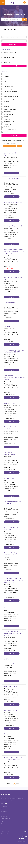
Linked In (4, 811)
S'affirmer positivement (12, 178)
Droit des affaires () (9, 99)
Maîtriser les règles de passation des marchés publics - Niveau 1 (14, 377)
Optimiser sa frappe (10, 403)
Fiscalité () (6, 106)
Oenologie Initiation (10, 710)
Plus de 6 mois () (8, 60)
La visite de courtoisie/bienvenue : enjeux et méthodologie (14, 661)
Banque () (6, 81)
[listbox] (9, 146)
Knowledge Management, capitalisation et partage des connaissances (13, 580)
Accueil (25, 831)
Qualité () (6, 126)
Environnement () (8, 104)
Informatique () (8, 111)
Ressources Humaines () (10, 129)
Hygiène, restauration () (10, 109)
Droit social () (7, 101)
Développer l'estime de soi (13, 226)
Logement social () (8, 114)
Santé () (6, 131)
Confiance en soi (9, 303)
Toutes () (7, 62)
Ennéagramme (9, 478)
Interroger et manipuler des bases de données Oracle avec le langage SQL (14, 251)
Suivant (18, 783)
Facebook (4, 806)
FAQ (2, 821)
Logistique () (7, 116)
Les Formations (23, 834)
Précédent (11, 783)
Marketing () (7, 124)
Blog (2, 823)
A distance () (7, 74)
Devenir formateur (22, 841)
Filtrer (13, 66)
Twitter (4, 808)
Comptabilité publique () (10, 91)
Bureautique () (7, 84)
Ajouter (11, 173)
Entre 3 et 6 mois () (9, 57)
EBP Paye (7, 326)
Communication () (8, 86)
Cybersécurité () (8, 94)
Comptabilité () (8, 89)
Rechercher (12, 44)
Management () (8, 119)
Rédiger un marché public (12, 734)
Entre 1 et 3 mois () (9, 55)
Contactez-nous (23, 838)
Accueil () (6, 76)
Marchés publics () (9, 121)
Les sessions (24, 836)
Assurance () (7, 79)
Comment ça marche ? (6, 818)
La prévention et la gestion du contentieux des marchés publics (14, 633)
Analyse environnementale (13, 202)
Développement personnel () (11, 96)
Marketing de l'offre (10, 686)
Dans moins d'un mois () (10, 52)
